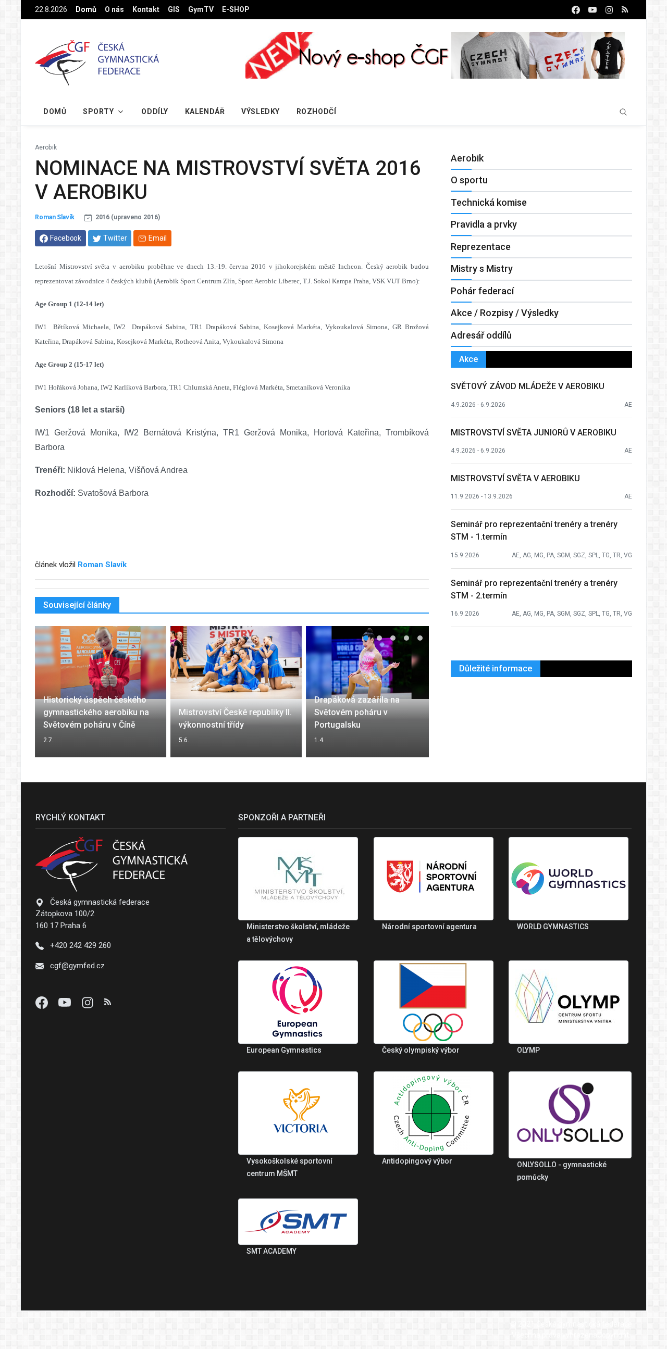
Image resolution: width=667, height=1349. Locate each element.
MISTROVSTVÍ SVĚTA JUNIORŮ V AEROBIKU (533, 433)
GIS (174, 9)
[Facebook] (42, 1002)
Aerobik (46, 147)
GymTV (201, 9)
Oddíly (154, 111)
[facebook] (575, 9)
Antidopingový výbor (417, 1161)
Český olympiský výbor (421, 1050)
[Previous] (52, 697)
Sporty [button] (98, 111)
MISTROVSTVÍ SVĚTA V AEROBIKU (515, 478)
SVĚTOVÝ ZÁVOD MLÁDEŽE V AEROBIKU (527, 386)
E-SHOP (236, 9)
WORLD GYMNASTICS (553, 926)
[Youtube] (65, 1002)
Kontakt (145, 9)
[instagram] (609, 9)
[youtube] (592, 9)
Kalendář (205, 111)
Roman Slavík (55, 217)
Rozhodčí (316, 111)
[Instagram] (88, 1002)
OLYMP (528, 1050)
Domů (86, 9)
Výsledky (260, 111)
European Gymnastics (284, 1050)
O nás (114, 9)
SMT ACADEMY (271, 1251)
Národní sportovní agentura (429, 926)
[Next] (411, 697)
